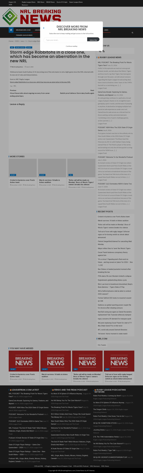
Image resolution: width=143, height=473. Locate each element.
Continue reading (71, 46)
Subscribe (93, 40)
